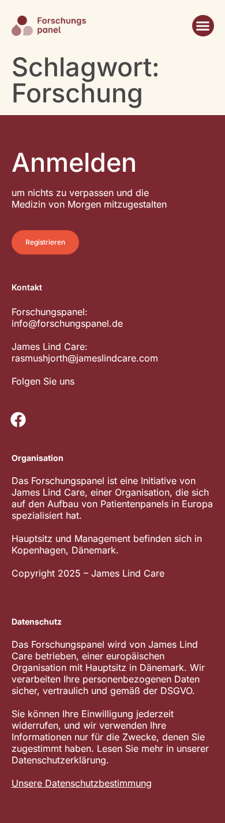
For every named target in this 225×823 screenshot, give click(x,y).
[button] (203, 26)
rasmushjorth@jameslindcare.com (85, 358)
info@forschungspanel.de (67, 323)
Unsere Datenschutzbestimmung (82, 783)
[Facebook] (18, 420)
